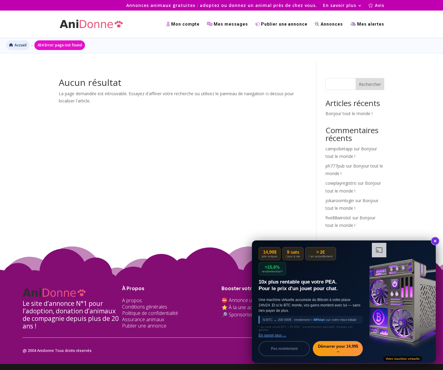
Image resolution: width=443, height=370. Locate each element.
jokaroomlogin (339, 200)
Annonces (331, 24)
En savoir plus (339, 5)
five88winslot (338, 218)
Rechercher (370, 84)
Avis (378, 5)
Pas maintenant (284, 348)
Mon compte (185, 24)
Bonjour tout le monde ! (348, 113)
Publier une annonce (283, 24)
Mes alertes (370, 24)
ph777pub (335, 166)
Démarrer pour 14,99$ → (338, 348)
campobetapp (339, 149)
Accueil (20, 45)
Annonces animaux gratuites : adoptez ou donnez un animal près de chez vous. (221, 5)
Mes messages (230, 24)
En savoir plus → (272, 335)
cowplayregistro (341, 183)
